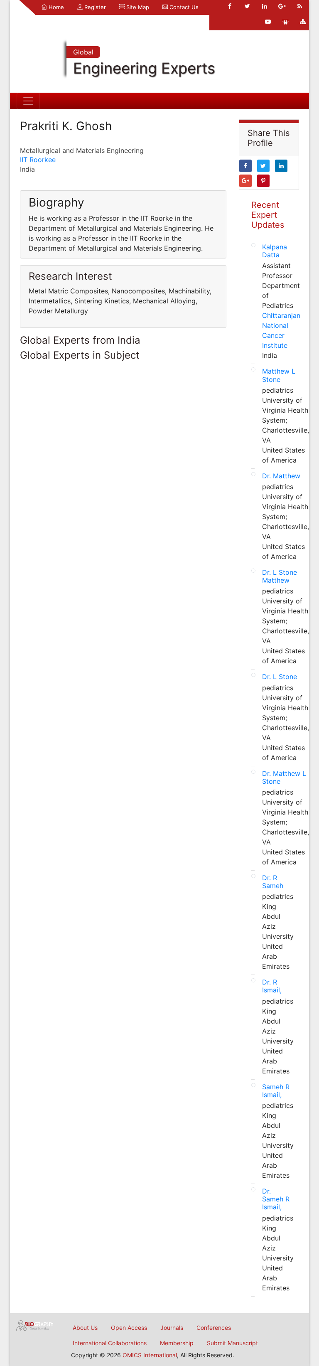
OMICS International (150, 1355)
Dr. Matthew (281, 476)
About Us (85, 1327)
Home (55, 7)
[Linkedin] (264, 6)
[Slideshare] (285, 21)
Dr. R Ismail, (272, 986)
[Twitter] (247, 6)
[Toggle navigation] (28, 101)
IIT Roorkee (38, 159)
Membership (177, 1342)
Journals (171, 1327)
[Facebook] (229, 6)
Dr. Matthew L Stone (284, 777)
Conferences (213, 1327)
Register (94, 7)
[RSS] (299, 6)
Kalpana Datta (274, 251)
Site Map (137, 7)
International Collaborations (110, 1342)
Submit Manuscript (232, 1342)
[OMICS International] (35, 1325)
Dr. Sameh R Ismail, (276, 1199)
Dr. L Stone (279, 676)
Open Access (129, 1327)
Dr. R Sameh (272, 882)
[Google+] (282, 6)
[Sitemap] (303, 21)
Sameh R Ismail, (276, 1091)
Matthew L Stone (278, 375)
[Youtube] (268, 21)
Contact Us (183, 7)
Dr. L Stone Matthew (279, 576)
